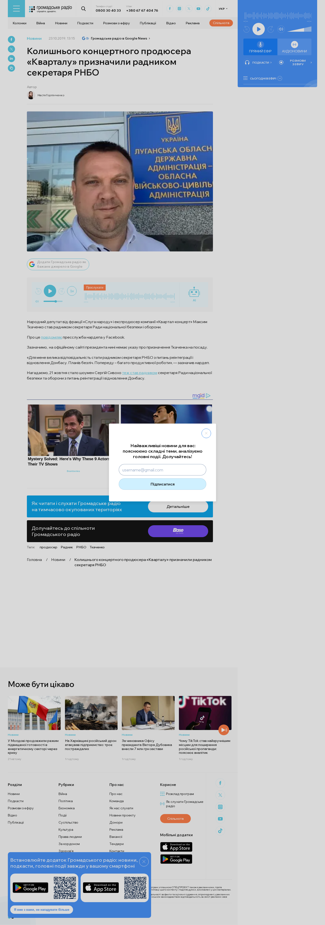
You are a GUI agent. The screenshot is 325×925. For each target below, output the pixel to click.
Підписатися (163, 484)
